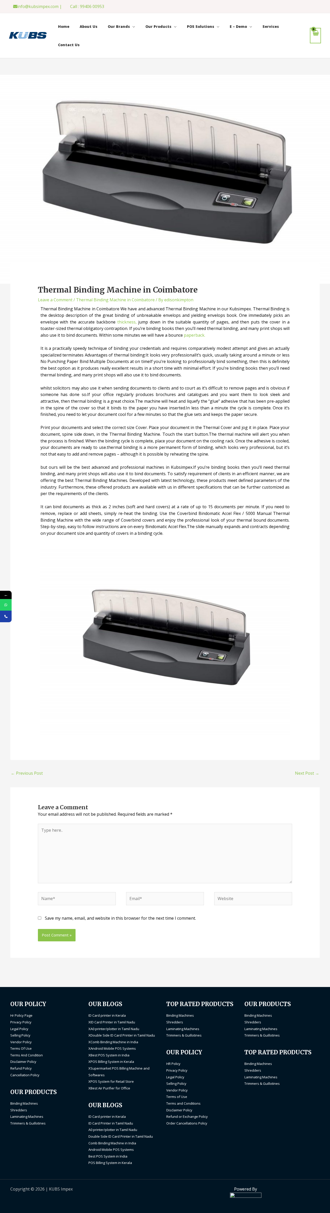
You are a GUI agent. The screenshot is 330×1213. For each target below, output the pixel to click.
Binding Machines (24, 1103)
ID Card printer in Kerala (107, 1015)
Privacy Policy (20, 1022)
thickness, (127, 322)
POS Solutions (200, 26)
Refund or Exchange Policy (187, 1116)
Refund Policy (21, 1068)
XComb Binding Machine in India (113, 1042)
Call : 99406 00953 (87, 6)
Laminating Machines (26, 1116)
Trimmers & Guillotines (28, 1123)
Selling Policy (20, 1035)
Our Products (158, 26)
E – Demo (238, 26)
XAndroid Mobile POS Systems (112, 1048)
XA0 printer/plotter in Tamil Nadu (113, 1028)
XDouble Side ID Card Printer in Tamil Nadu (121, 1035)
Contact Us (69, 44)
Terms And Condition (26, 1055)
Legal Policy (19, 1028)
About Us (88, 26)
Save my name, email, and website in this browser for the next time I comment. (120, 918)
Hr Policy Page (21, 1015)
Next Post (307, 773)
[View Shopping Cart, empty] (315, 35)
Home (63, 26)
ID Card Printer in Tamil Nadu (110, 1123)
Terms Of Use (21, 1048)
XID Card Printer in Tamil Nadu (111, 1022)
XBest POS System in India (108, 1055)
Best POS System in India (107, 1156)
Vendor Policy (21, 1042)
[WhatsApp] (6, 605)
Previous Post (27, 773)
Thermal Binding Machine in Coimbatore (115, 300)
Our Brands (119, 26)
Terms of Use (176, 1096)
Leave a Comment (55, 300)
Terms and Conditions (183, 1103)
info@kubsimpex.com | (39, 6)
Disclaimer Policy (23, 1061)
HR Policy (173, 1063)
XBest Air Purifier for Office (109, 1088)
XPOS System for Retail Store (111, 1081)
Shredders (18, 1110)
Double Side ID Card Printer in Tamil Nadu (120, 1136)
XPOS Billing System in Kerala (111, 1061)
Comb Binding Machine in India (112, 1143)
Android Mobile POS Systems (111, 1149)
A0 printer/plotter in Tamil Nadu (112, 1129)
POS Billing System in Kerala (110, 1162)
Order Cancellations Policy (186, 1123)
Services (270, 26)
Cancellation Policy (24, 1075)
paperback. (194, 335)
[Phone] (6, 616)
